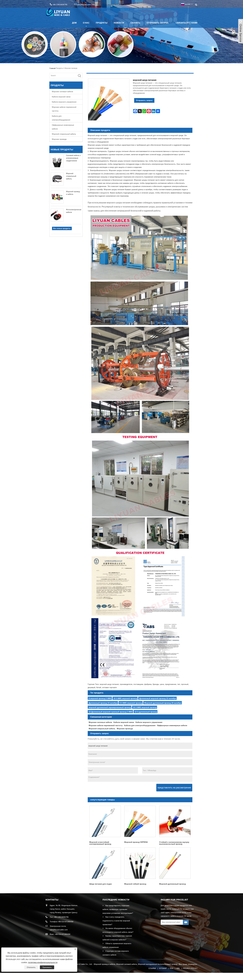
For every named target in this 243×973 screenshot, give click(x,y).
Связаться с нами (186, 23)
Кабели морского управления (64, 102)
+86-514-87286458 (65, 922)
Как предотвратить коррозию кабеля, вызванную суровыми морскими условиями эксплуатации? (118, 909)
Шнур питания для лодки (100, 884)
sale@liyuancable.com (86, 5)
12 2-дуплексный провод (146, 712)
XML (178, 968)
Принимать (47, 967)
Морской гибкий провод (135, 884)
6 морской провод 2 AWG (100, 698)
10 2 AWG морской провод (125, 698)
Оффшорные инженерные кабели (63, 127)
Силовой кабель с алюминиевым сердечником (73, 158)
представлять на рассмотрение (174, 787)
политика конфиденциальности (42, 962)
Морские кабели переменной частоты (64, 109)
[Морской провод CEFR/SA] (140, 821)
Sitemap (163, 968)
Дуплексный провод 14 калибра (103, 703)
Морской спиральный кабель (64, 134)
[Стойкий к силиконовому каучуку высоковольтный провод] (174, 821)
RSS (171, 968)
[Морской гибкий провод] (140, 863)
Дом (74, 23)
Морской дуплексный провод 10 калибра (162, 703)
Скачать (135, 23)
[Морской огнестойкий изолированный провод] (105, 821)
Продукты (101, 23)
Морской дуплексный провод (172, 884)
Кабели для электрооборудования (61, 118)
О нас (86, 23)
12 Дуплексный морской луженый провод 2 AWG (111, 712)
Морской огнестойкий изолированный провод (100, 843)
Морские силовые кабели (62, 91)
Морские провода (71, 68)
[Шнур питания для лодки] (105, 863)
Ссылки (152, 968)
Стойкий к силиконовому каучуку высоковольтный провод (174, 843)
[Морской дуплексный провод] (174, 863)
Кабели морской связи (61, 97)
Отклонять (31, 967)
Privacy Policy (190, 968)
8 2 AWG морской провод (131, 703)
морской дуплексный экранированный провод (110, 707)
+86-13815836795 (61, 917)
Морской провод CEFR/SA (136, 842)
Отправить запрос (158, 23)
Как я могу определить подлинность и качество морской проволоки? (116, 920)
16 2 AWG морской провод (145, 707)
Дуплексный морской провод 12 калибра (157, 698)
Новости (119, 23)
